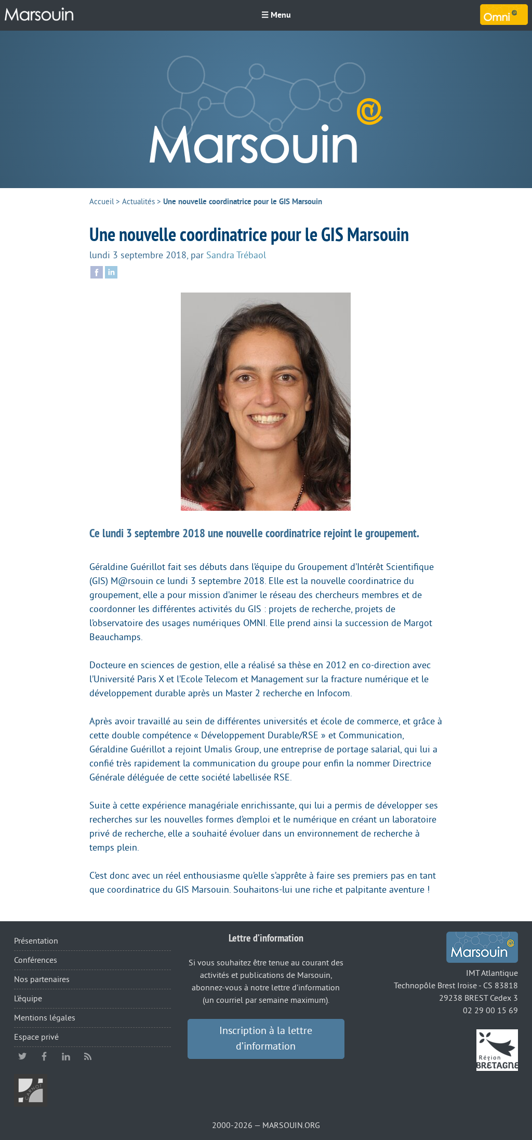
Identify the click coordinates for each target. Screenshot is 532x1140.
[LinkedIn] (111, 271)
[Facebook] (96, 271)
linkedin (66, 1056)
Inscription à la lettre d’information (265, 1038)
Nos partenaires (42, 979)
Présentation (36, 941)
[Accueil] (39, 14)
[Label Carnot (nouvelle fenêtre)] (30, 1089)
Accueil (101, 201)
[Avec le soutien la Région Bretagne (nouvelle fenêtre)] (497, 1049)
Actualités (138, 201)
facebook (44, 1056)
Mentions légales (44, 1018)
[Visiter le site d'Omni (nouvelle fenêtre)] (504, 14)
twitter (22, 1056)
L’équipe (28, 998)
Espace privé (36, 1037)
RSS (87, 1056)
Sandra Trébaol (236, 255)
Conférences (35, 960)
